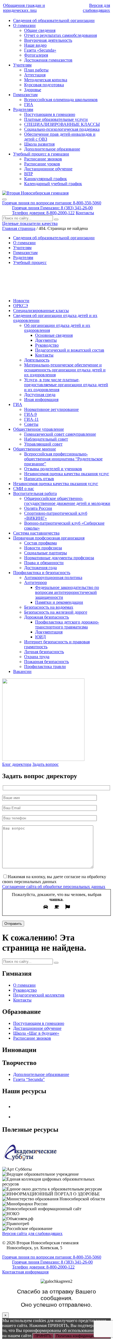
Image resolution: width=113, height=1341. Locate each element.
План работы (36, 70)
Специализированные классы (41, 310)
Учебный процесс (30, 262)
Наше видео (35, 45)
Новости (21, 300)
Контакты (85, 212)
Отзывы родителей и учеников (53, 468)
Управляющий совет (43, 444)
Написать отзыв (39, 478)
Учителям (22, 65)
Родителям (23, 109)
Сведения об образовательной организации (54, 20)
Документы (46, 340)
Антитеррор (35, 582)
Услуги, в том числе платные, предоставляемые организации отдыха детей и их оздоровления (66, 384)
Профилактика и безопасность (41, 572)
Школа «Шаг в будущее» (36, 1033)
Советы (31, 424)
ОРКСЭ (20, 305)
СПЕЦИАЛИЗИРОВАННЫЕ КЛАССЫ (62, 124)
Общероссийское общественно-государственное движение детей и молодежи (67, 501)
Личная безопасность (44, 651)
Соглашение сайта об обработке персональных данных (53, 886)
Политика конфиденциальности (82, 1336)
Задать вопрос (45, 764)
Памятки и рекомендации (59, 602)
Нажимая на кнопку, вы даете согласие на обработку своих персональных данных (54, 879)
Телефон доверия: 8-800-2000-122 (43, 212)
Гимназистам (25, 94)
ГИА (28, 104)
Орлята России (38, 508)
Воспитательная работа (35, 493)
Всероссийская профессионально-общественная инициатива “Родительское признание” (63, 459)
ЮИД (40, 637)
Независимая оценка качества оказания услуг (66, 473)
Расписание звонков (43, 159)
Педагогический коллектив (38, 995)
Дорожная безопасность (46, 617)
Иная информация (41, 399)
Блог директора (16, 764)
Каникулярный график (45, 178)
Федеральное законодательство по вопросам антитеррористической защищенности (67, 592)
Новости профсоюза (43, 548)
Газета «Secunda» (40, 50)
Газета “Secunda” (29, 1079)
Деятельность (36, 360)
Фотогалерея (36, 55)
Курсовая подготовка (44, 84)
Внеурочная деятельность (48, 40)
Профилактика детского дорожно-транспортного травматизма (67, 624)
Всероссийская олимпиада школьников (61, 99)
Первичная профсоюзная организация (48, 538)
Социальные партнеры (45, 552)
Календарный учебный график (53, 183)
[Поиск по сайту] (56, 219)
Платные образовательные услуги (56, 119)
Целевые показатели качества (30, 223)
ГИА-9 (30, 414)
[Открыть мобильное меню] (4, 199)
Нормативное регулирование (51, 409)
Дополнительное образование (52, 149)
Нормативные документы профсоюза (59, 557)
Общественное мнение (34, 449)
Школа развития (39, 144)
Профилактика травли (45, 666)
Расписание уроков (42, 164)
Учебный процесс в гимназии (41, 154)
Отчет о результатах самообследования (60, 35)
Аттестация (35, 75)
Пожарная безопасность (46, 661)
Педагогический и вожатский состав (69, 350)
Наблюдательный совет (46, 439)
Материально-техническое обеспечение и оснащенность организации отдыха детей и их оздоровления (65, 370)
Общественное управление (38, 429)
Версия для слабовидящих (96, 8)
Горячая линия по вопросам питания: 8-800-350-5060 (51, 203)
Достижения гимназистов (48, 60)
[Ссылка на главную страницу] (35, 193)
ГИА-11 (31, 419)
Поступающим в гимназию (49, 114)
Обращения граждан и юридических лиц (24, 8)
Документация (49, 632)
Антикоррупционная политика (53, 577)
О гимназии (24, 25)
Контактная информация (25, 1272)
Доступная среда (39, 394)
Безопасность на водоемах (48, 607)
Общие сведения (39, 30)
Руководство (47, 345)
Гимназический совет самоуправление (60, 434)
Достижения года (40, 567)
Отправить (13, 924)
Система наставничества (36, 533)
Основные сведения (54, 335)
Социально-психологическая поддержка (62, 129)
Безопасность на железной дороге (55, 612)
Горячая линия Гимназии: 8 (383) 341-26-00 (52, 207)
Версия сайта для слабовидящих (32, 1233)
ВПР (28, 173)
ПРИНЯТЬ (43, 1336)
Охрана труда (36, 656)
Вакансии (22, 671)
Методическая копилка (45, 79)
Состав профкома (40, 543)
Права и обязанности (44, 562)
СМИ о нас (23, 488)
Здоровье (32, 89)
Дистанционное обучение (48, 168)
